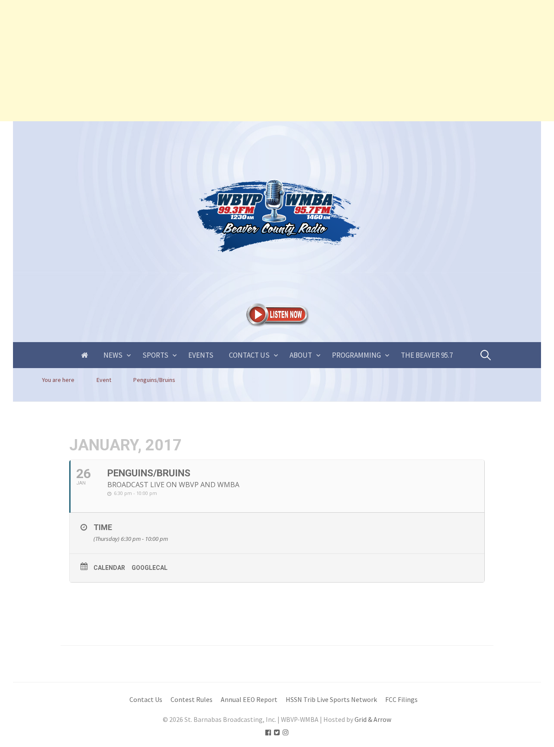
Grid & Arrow (372, 719)
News (112, 355)
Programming (356, 355)
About (301, 355)
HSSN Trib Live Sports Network (331, 699)
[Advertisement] (259, 60)
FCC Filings (401, 699)
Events (200, 355)
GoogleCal (149, 567)
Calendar (109, 567)
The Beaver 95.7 (427, 355)
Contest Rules (192, 699)
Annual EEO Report (249, 699)
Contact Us (249, 355)
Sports (155, 355)
